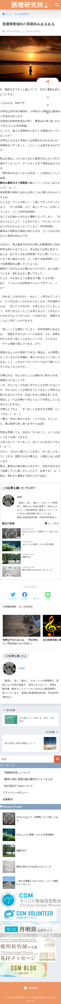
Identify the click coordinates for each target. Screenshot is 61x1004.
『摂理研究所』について (16, 772)
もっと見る (53, 523)
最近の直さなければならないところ (37, 570)
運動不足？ (27, 557)
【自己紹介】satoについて (18, 786)
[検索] (57, 759)
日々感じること (14, 563)
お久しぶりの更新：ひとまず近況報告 (38, 544)
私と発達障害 (26, 606)
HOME (32, 988)
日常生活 (17, 550)
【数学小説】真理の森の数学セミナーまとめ (28, 779)
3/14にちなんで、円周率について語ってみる (40, 533)
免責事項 (8, 799)
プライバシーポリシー (15, 792)
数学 (18, 537)
